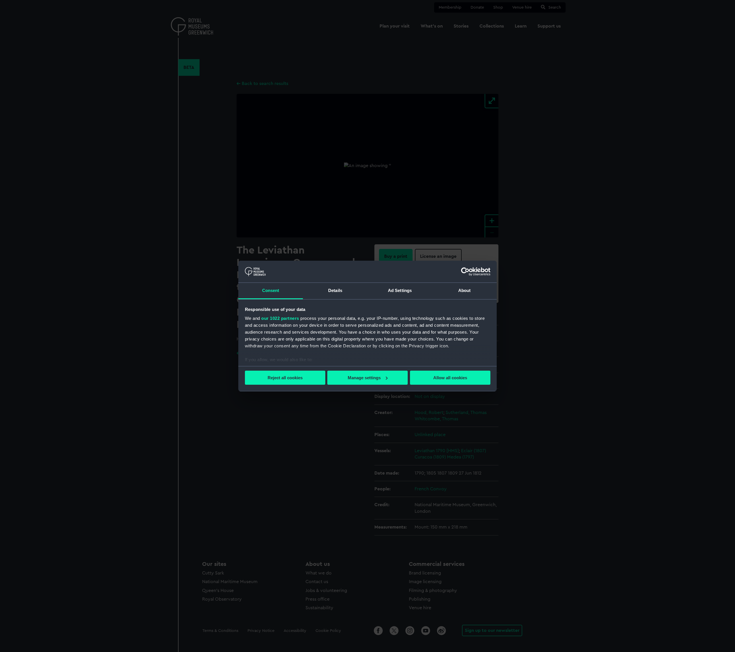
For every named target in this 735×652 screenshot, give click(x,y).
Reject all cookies (285, 377)
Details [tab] (335, 290)
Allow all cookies (450, 377)
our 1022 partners (280, 318)
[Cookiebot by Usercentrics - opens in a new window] (465, 271)
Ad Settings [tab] (400, 290)
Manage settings (364, 377)
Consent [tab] (270, 290)
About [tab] (464, 290)
